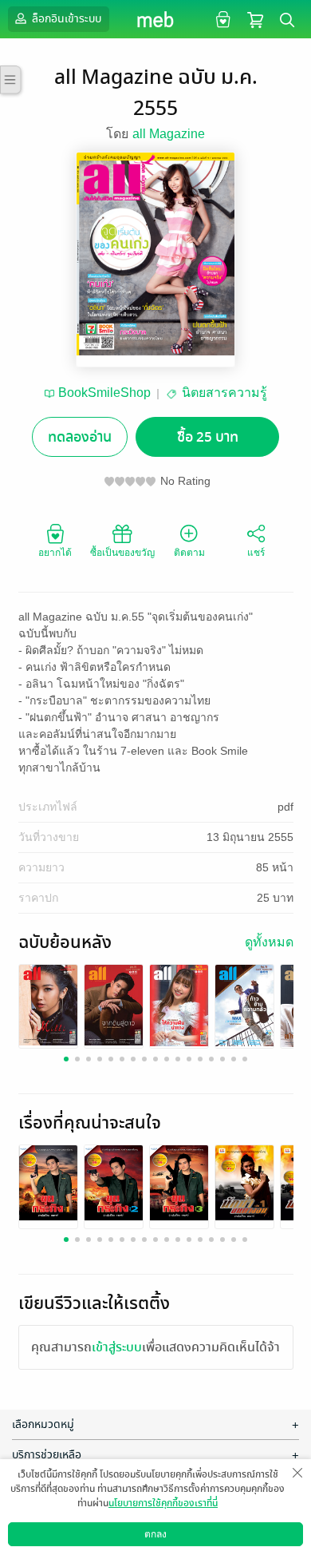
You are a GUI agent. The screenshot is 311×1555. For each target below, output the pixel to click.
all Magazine (168, 134)
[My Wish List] (221, 19)
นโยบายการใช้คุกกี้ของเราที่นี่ (163, 1503)
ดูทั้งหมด (269, 942)
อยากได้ (55, 552)
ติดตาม (189, 552)
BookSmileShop (104, 392)
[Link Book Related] (48, 1181)
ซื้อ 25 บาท (207, 437)
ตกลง (155, 1534)
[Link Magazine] (48, 1004)
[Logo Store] (156, 19)
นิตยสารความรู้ (224, 392)
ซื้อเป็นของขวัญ (122, 552)
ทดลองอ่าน (80, 437)
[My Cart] (255, 19)
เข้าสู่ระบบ (117, 1347)
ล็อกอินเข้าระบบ (65, 18)
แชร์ (256, 552)
